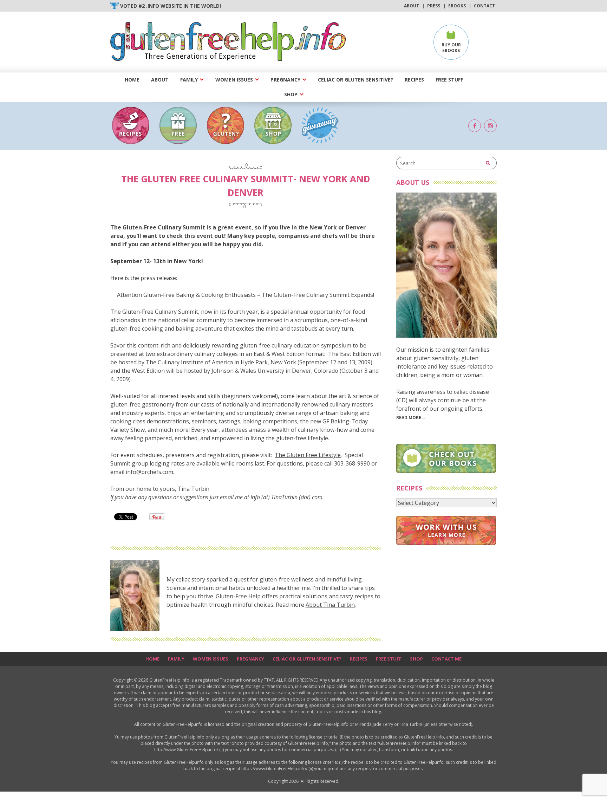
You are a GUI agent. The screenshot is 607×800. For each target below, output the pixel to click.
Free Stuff (449, 79)
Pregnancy (285, 79)
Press (433, 6)
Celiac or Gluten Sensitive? (355, 79)
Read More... (410, 418)
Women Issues (234, 79)
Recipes (414, 79)
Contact (484, 6)
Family (189, 79)
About (411, 6)
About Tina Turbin (330, 605)
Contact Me (446, 659)
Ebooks (457, 6)
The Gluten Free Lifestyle (308, 455)
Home (132, 79)
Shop (291, 94)
